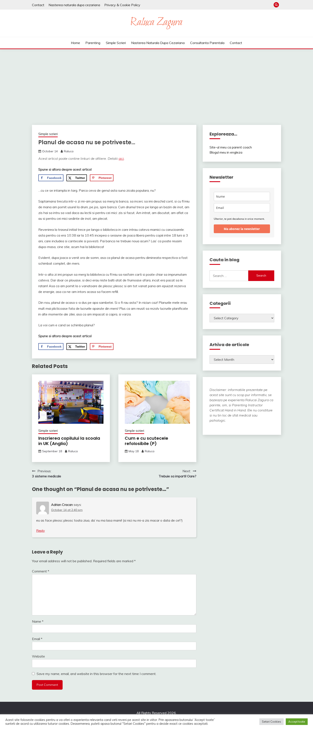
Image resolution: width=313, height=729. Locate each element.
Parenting (92, 43)
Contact (38, 5)
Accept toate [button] (296, 721)
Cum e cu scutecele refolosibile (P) (146, 441)
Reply (40, 530)
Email (37, 639)
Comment (40, 571)
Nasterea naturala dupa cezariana (74, 5)
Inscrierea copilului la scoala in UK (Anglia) (69, 441)
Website (38, 656)
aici (121, 158)
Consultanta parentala (207, 43)
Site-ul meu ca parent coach (231, 147)
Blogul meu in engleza (226, 152)
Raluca (68, 151)
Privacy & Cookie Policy (122, 5)
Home (75, 43)
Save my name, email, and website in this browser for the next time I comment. (96, 674)
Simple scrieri (116, 43)
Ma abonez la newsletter (242, 229)
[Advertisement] (156, 81)
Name (37, 621)
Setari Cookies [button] (271, 721)
